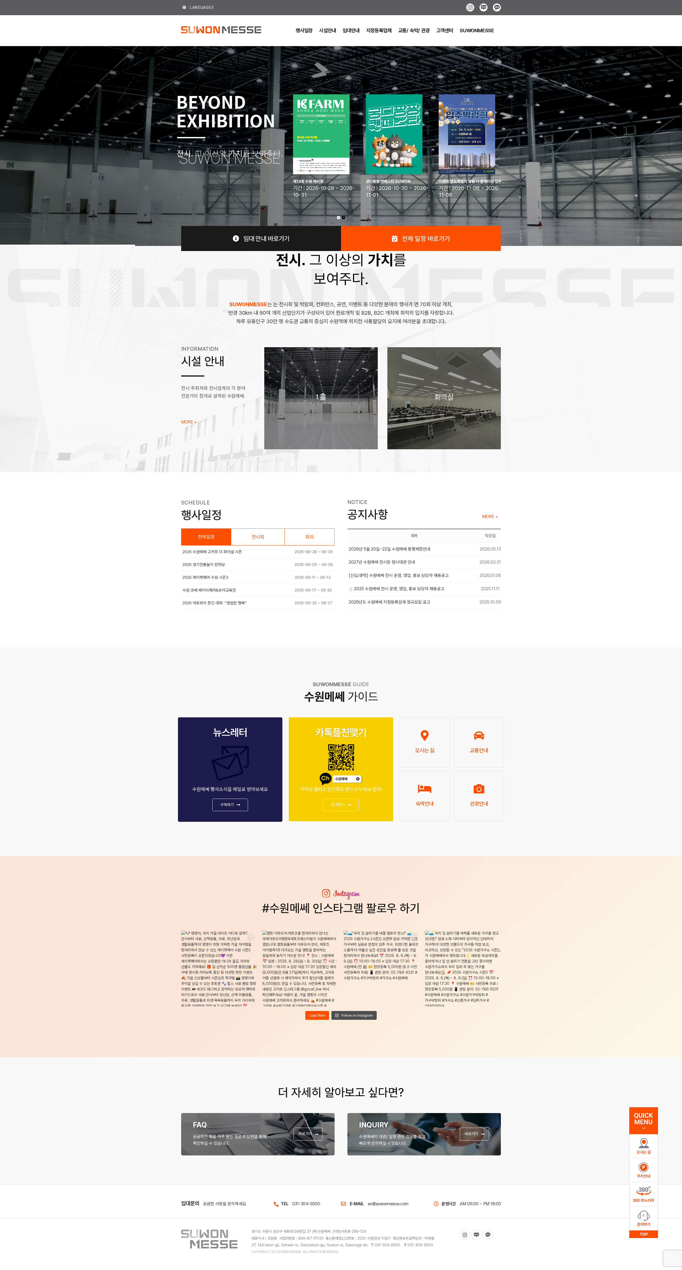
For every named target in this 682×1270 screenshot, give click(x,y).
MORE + (189, 421)
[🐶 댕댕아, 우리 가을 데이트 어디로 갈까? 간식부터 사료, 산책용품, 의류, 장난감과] (219, 968)
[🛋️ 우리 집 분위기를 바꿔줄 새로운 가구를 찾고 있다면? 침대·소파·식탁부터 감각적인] (463, 968)
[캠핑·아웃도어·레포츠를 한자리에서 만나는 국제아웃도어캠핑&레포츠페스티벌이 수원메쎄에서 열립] (300, 968)
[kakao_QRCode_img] (341, 744)
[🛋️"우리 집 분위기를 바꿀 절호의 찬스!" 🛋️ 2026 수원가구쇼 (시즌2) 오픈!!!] (382, 968)
